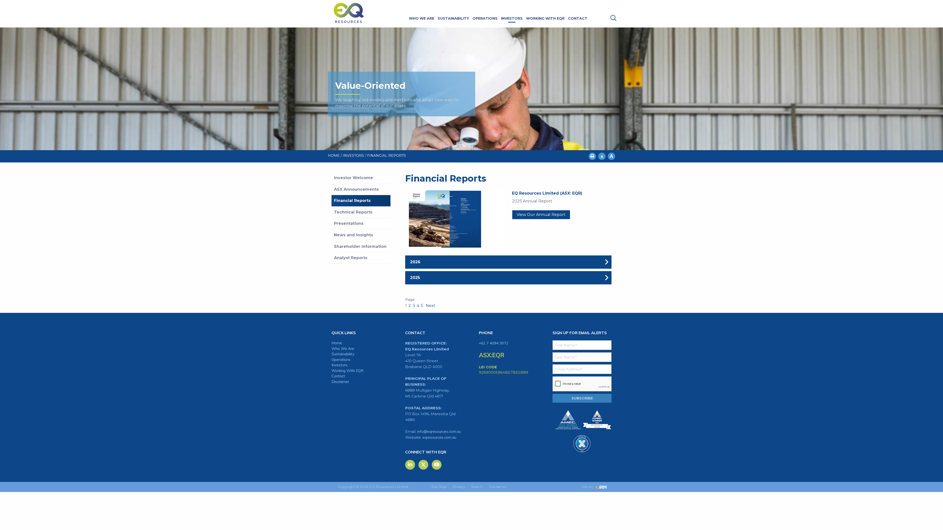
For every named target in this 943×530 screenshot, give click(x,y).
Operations (485, 18)
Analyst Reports (350, 257)
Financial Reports (352, 200)
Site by (588, 487)
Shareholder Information (360, 246)
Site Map (439, 487)
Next (430, 305)
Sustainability (453, 18)
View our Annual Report (541, 214)
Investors (512, 18)
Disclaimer (340, 381)
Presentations (348, 223)
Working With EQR (545, 18)
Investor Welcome (353, 177)
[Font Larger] (611, 156)
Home (337, 343)
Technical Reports (353, 212)
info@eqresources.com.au (439, 431)
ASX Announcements (356, 189)
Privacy (459, 487)
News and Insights (353, 235)
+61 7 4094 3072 (493, 343)
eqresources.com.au (439, 437)
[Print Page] (592, 156)
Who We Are (421, 18)
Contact (577, 18)
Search (477, 487)
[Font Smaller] (602, 156)
